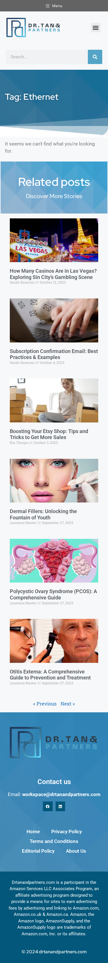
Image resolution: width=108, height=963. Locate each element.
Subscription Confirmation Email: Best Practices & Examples (54, 354)
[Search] (95, 57)
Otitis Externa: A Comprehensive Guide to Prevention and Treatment (50, 675)
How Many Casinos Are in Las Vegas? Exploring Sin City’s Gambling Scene (53, 274)
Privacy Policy (66, 831)
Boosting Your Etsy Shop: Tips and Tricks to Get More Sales (49, 434)
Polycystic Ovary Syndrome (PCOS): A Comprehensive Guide (53, 594)
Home (33, 831)
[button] (96, 27)
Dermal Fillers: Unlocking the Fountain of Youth (43, 514)
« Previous (44, 703)
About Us (76, 851)
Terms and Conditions (54, 841)
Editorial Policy (38, 851)
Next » (67, 703)
